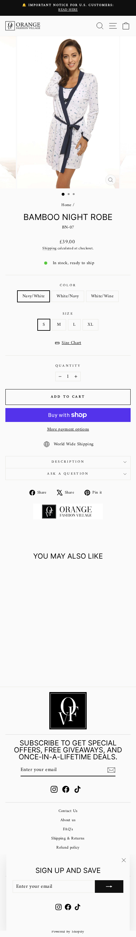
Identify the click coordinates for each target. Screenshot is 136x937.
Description (68, 462)
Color (68, 285)
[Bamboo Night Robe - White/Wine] (36, 665)
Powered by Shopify (68, 931)
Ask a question (68, 474)
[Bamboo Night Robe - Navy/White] (22, 665)
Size (68, 313)
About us (68, 820)
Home (66, 205)
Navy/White (33, 296)
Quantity (68, 366)
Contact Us (68, 811)
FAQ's (68, 829)
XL (90, 325)
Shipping (49, 248)
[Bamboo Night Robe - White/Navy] (29, 665)
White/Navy (68, 296)
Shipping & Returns (67, 838)
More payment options (68, 429)
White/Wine (102, 296)
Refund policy (68, 847)
